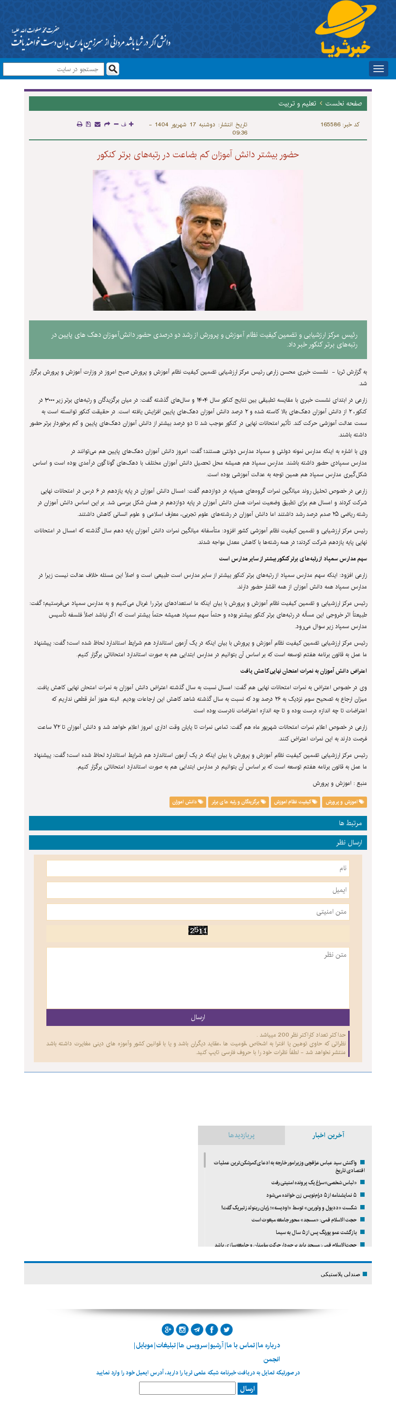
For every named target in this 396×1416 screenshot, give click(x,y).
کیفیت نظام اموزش (293, 802)
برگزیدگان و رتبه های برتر (236, 802)
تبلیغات (166, 1345)
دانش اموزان (185, 802)
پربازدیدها (241, 1135)
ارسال (247, 1389)
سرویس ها (193, 1345)
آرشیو (217, 1345)
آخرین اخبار (328, 1135)
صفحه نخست (343, 103)
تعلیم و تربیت (297, 103)
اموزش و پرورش (342, 802)
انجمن (271, 1359)
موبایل (144, 1345)
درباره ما (269, 1345)
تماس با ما (240, 1345)
